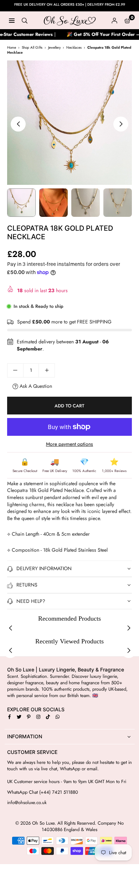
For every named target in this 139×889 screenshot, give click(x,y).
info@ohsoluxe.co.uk (27, 802)
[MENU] (11, 20)
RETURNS (26, 584)
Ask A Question (35, 386)
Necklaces (74, 47)
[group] (69, 122)
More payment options (69, 444)
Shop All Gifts (32, 47)
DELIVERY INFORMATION (44, 568)
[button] (127, 20)
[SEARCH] (24, 20)
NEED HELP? (30, 601)
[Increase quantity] (47, 370)
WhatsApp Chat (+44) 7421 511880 (42, 792)
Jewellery (54, 47)
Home (11, 47)
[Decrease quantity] (15, 370)
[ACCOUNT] (114, 20)
